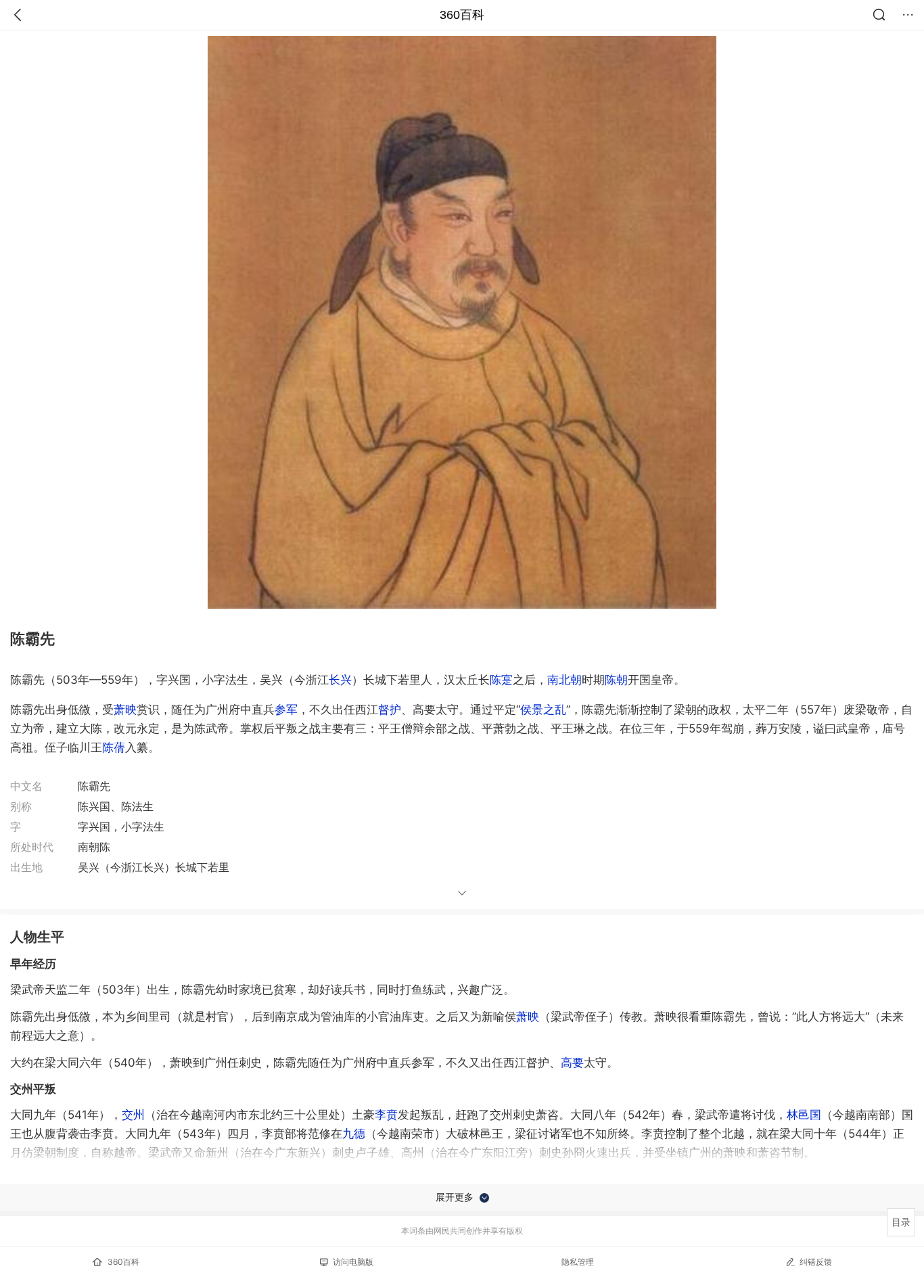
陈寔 (501, 680)
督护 (389, 709)
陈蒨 (113, 747)
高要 (572, 1062)
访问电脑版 (353, 1262)
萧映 (125, 709)
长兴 (340, 680)
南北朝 (564, 680)
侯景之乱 (543, 709)
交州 (133, 1114)
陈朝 (616, 680)
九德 (353, 1133)
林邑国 (804, 1114)
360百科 (462, 15)
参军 (286, 709)
